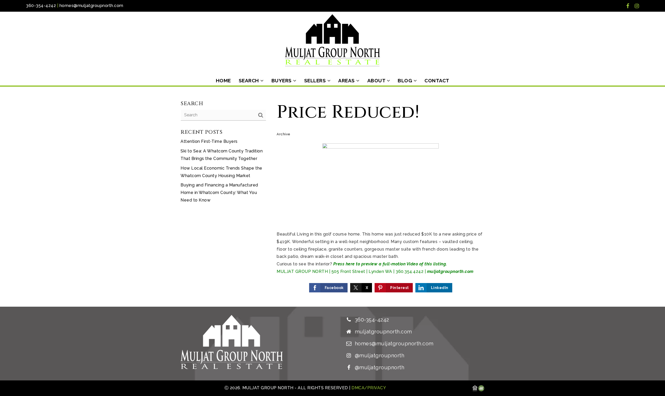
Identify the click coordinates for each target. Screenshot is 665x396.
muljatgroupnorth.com (450, 271)
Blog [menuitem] (406, 80)
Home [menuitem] (223, 80)
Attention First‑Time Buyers (209, 141)
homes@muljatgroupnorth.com (91, 5)
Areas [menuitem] (347, 80)
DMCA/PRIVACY (368, 387)
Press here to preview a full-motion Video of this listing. (390, 263)
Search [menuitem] (250, 80)
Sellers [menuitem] (315, 80)
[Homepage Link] (332, 39)
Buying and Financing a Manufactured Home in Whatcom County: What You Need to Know (219, 193)
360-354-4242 (41, 5)
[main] (332, 196)
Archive (283, 134)
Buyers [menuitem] (282, 80)
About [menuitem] (377, 80)
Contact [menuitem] (436, 80)
